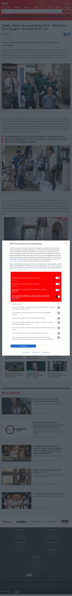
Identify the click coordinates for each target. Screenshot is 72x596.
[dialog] (36, 298)
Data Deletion (26, 352)
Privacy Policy (46, 352)
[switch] (57, 278)
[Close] (66, 244)
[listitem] (36, 274)
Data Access (36, 352)
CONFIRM (23, 346)
